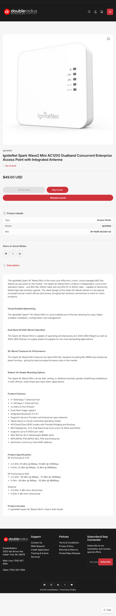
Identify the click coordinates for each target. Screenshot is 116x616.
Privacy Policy (66, 546)
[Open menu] (110, 12)
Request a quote (58, 198)
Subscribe (105, 562)
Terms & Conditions (69, 542)
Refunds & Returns (68, 549)
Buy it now (57, 190)
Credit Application (40, 549)
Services (35, 556)
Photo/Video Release (69, 553)
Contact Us (36, 542)
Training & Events (40, 553)
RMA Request (38, 546)
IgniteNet (7, 150)
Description (13, 265)
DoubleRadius (52, 590)
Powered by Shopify (68, 590)
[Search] (89, 12)
